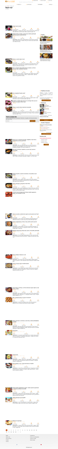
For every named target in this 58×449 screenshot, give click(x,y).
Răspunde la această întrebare (44, 126)
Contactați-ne (32, 435)
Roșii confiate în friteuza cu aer (19, 254)
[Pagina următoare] (18, 432)
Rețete (19, 4)
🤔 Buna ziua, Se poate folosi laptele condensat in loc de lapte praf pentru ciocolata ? (46, 125)
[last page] (20, 432)
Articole (29, 4)
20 (29, 430)
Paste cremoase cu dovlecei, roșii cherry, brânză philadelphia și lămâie (26, 321)
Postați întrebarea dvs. (47, 133)
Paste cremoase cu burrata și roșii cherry (21, 183)
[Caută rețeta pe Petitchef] (47, 2)
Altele (50, 4)
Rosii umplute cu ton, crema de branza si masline (23, 363)
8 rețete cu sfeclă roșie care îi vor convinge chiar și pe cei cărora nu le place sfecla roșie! (25, 101)
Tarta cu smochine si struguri (47, 113)
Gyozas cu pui (46, 109)
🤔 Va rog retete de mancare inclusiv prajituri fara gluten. (46, 130)
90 (13, 432)
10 (27, 430)
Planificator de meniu (46, 100)
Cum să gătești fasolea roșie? (19, 93)
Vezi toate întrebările (49, 132)
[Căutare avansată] (48, 2)
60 (6, 432)
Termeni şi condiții (33, 438)
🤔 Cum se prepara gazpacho (44, 127)
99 (15, 432)
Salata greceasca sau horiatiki (19, 397)
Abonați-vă (32, 121)
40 (34, 430)
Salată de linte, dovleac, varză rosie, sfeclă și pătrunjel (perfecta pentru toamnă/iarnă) (24, 34)
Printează (50, 115)
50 (36, 430)
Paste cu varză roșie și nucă (19, 59)
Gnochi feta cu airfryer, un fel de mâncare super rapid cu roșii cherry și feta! (26, 288)
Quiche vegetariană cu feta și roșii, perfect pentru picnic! (25, 221)
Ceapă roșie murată (17, 26)
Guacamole (15, 330)
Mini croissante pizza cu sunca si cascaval (22, 297)
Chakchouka (15, 354)
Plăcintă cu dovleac (44, 142)
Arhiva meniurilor (44, 115)
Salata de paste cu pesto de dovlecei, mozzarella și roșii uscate (25, 174)
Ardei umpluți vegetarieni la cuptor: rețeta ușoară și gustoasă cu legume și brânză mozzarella (26, 388)
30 (31, 430)
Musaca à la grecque (17, 420)
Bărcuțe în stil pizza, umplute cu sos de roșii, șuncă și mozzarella (24, 150)
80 (11, 432)
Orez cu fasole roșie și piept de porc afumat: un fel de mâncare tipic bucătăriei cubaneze (24, 68)
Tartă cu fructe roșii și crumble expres (21, 263)
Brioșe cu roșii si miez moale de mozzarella (22, 107)
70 (8, 432)
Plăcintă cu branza (44, 139)
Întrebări (40, 4)
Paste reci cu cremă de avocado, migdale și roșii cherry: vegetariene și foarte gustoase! (24, 140)
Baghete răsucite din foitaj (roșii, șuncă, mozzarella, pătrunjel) (26, 230)
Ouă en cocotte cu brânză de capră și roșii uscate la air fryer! (26, 214)
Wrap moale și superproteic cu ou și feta (47, 106)
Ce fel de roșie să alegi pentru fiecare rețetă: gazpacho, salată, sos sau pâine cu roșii (24, 193)
